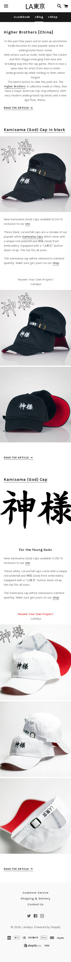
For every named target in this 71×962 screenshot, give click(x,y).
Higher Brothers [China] (28, 32)
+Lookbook (21, 17)
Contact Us (35, 904)
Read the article (17, 107)
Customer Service (35, 892)
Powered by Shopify (47, 927)
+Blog (39, 17)
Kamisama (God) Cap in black (34, 129)
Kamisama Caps (32, 236)
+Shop (53, 17)
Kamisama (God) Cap (26, 479)
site (27, 224)
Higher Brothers (15, 86)
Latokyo (27, 927)
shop (56, 263)
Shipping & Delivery (35, 898)
